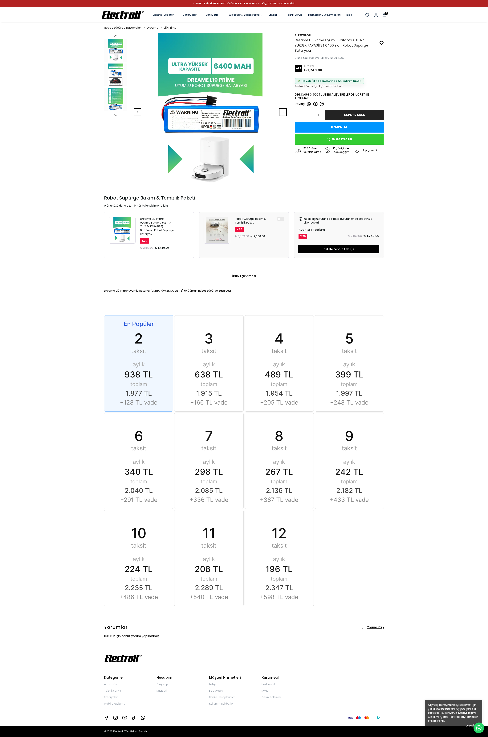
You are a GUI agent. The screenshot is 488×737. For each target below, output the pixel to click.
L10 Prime (170, 28)
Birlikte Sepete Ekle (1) (339, 249)
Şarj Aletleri (213, 15)
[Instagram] (115, 717)
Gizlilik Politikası (271, 697)
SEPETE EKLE (354, 115)
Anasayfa (110, 684)
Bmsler (273, 15)
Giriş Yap (162, 684)
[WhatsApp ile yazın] (479, 728)
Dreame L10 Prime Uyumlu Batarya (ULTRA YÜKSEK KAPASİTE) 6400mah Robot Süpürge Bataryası (157, 226)
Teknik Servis (294, 15)
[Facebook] (106, 717)
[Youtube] (124, 717)
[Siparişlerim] (376, 15)
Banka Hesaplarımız (222, 697)
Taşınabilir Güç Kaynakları (324, 15)
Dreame (152, 28)
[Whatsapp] (143, 717)
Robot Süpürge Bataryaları (122, 28)
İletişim (213, 684)
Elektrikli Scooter (163, 15)
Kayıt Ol (162, 691)
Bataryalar (190, 15)
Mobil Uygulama (114, 704)
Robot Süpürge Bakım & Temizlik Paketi (250, 220)
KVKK (265, 691)
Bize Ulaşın (216, 691)
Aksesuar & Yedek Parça (244, 15)
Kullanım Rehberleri (221, 704)
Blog (349, 15)
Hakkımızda (269, 684)
